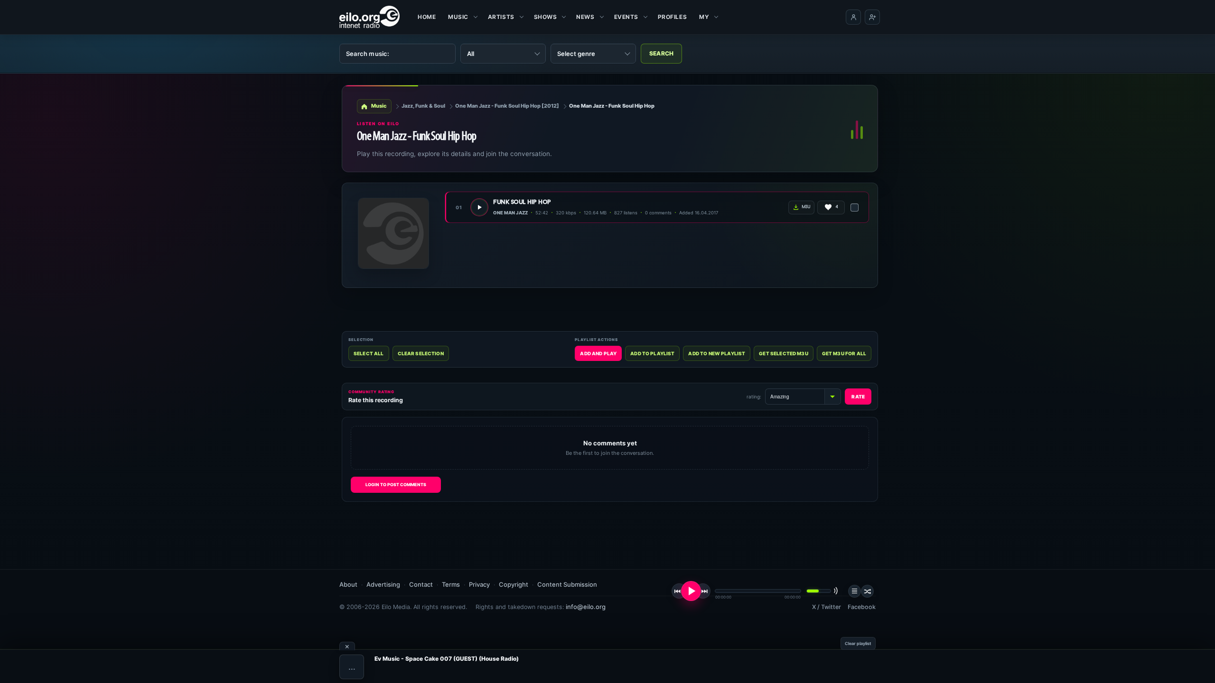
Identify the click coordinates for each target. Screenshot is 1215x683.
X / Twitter (826, 606)
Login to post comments (395, 484)
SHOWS (545, 16)
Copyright (513, 584)
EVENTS (626, 16)
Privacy (479, 584)
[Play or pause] (691, 591)
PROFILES (672, 16)
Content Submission (567, 584)
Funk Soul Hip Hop (522, 202)
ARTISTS (501, 16)
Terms (451, 584)
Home (427, 16)
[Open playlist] (854, 591)
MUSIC (458, 16)
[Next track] (702, 591)
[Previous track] (679, 591)
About (348, 584)
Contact (421, 584)
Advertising (383, 584)
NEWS (585, 16)
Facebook (862, 606)
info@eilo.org (586, 606)
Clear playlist (858, 643)
